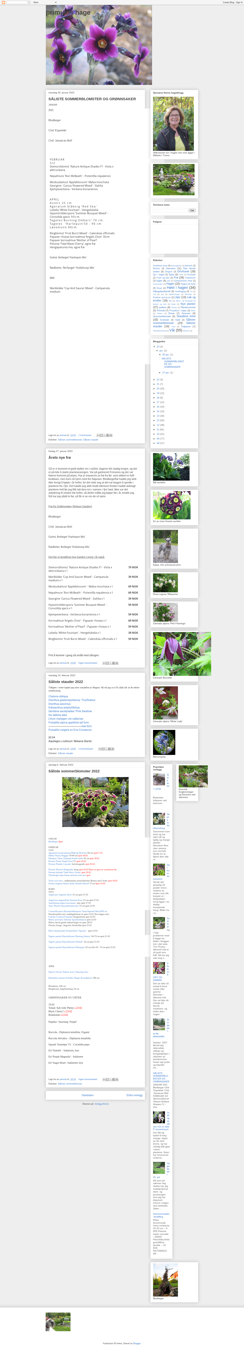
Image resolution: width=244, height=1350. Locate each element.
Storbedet (164, 320)
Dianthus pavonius (59, 704)
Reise (193, 311)
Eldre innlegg (134, 1095)
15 (158, 411)
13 (158, 420)
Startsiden (88, 1095)
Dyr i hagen (158, 274)
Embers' (69, 936)
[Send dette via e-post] (98, 435)
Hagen (170, 283)
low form (87, 726)
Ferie (181, 275)
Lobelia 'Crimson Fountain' (60, 917)
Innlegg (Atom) (102, 1104)
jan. (162, 350)
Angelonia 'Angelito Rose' (60, 894)
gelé (168, 281)
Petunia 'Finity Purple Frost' (60, 861)
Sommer (186, 313)
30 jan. (166, 354)
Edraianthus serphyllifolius (64, 707)
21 (158, 384)
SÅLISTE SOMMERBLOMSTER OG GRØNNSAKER (92, 99)
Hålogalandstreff (161, 291)
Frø (176, 277)
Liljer (177, 297)
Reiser (160, 313)
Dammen (171, 268)
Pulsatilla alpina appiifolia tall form (68, 722)
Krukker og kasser (162, 297)
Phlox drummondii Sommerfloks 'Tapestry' (67, 931)
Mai (170, 301)
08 (158, 443)
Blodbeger (53, 841)
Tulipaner (186, 326)
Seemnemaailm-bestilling (161, 1215)
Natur (173, 304)
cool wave (58, 880)
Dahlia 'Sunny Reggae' (58, 855)
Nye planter (188, 303)
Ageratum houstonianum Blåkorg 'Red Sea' (67, 853)
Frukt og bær (163, 278)
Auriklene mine (160, 266)
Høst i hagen (177, 287)
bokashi (188, 266)
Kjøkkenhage (174, 294)
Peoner (174, 307)
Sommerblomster (162, 316)
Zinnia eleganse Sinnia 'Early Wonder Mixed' (68, 883)
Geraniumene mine (183, 281)
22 (158, 379)
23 (158, 346)
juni (162, 294)
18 (158, 397)
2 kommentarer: (86, 749)
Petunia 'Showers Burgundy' (61, 869)
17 (158, 402)
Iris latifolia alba (57, 715)
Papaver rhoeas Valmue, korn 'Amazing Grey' (68, 972)
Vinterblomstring (159, 331)
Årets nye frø (59, 457)
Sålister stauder (90, 439)
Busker (156, 268)
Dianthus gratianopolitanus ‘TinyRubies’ (72, 700)
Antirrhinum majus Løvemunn (62, 903)
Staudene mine (186, 316)
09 (158, 438)
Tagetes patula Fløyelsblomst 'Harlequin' (66, 947)
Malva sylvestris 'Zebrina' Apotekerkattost (67, 919)
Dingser (168, 271)
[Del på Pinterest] (111, 435)
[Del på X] (104, 435)
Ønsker (186, 331)
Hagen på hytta (188, 284)
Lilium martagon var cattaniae (65, 718)
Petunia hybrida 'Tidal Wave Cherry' (64, 872)
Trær (173, 327)
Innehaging (180, 291)
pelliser (162, 307)
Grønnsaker (158, 284)
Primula (161, 310)
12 (158, 425)
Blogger (136, 1343)
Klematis (188, 294)
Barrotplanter (176, 266)
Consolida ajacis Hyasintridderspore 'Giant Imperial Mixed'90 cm (77, 911)
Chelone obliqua (58, 696)
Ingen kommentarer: (88, 663)
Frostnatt (191, 274)
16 (158, 406)
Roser (171, 313)
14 (158, 415)
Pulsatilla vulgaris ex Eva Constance (70, 730)
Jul (191, 291)
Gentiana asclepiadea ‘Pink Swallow (70, 711)
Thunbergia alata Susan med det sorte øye (67, 875)
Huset (159, 288)
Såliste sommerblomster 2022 (74, 771)
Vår (172, 330)
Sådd (177, 320)
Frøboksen (190, 278)
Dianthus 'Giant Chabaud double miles (65, 858)
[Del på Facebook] (107, 435)
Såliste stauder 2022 (65, 682)
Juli (154, 294)
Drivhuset (183, 271)
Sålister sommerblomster (70, 439)
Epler (171, 274)
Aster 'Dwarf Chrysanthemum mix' (63, 906)
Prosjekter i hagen (178, 310)
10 (158, 434)
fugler (159, 280)
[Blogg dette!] (101, 435)
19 (158, 393)
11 (158, 429)
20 (158, 388)
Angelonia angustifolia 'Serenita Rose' (65, 900)
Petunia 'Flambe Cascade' (59, 864)
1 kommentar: (85, 435)
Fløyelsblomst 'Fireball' (65, 942)
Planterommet (188, 307)
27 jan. (166, 372)
